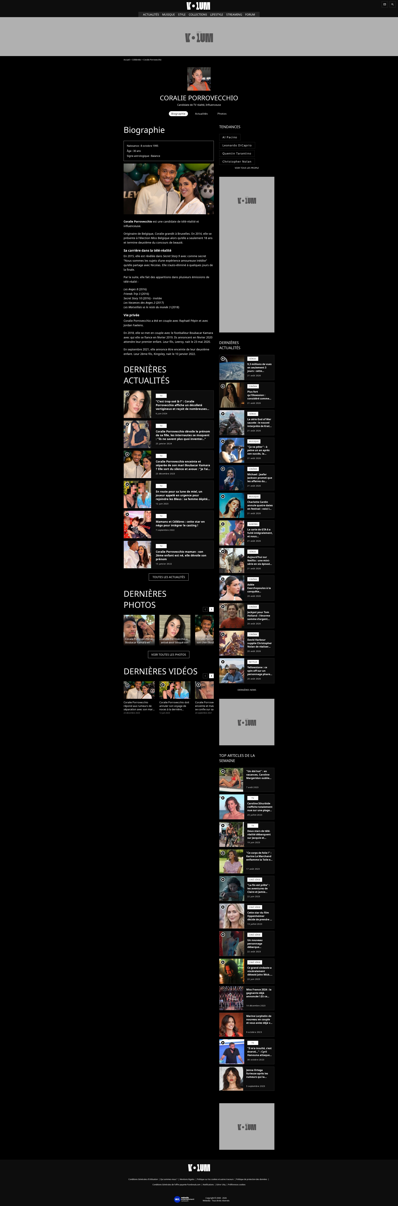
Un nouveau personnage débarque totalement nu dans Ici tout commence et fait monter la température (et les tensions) (259, 952)
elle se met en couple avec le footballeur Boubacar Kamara (174, 333)
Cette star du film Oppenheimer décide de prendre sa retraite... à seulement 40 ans (260, 919)
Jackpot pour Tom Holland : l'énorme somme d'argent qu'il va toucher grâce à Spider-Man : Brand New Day (260, 620)
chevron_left (205, 609)
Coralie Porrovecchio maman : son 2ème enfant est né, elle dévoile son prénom (181, 555)
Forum (250, 14)
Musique (168, 14)
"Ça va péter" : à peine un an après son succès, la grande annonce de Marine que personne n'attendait (259, 457)
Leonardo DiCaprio (237, 145)
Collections (198, 14)
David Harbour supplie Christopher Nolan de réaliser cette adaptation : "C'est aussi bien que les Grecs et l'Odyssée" (259, 650)
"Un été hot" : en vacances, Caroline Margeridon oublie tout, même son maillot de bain (257, 778)
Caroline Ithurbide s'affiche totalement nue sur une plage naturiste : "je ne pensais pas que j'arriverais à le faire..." (259, 814)
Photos (222, 113)
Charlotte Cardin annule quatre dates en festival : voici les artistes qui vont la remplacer (260, 508)
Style (182, 14)
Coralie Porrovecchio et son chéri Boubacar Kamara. (210, 640)
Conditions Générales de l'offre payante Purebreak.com (176, 1184)
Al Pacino (229, 137)
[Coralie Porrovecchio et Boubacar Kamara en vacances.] (139, 630)
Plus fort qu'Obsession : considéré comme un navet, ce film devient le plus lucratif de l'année (258, 400)
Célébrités (136, 59)
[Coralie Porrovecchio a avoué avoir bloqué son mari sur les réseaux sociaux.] (174, 630)
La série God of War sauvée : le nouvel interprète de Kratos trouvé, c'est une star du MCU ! (259, 426)
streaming (234, 14)
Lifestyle (216, 14)
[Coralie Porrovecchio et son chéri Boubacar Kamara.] (210, 630)
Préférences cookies (236, 1184)
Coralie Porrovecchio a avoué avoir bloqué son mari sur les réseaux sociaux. (174, 640)
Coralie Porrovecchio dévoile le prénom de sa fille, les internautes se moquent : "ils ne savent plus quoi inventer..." (183, 435)
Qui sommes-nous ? (168, 1179)
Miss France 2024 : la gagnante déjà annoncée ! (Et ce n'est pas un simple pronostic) (258, 996)
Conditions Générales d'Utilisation (143, 1179)
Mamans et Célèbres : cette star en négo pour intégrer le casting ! (180, 523)
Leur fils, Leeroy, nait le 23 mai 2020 (186, 342)
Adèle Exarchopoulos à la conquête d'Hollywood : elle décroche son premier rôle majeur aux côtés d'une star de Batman (259, 596)
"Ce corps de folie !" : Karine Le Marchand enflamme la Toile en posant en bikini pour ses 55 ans (259, 859)
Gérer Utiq (220, 1184)
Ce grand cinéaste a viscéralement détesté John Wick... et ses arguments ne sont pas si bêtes (260, 974)
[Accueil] (199, 6)
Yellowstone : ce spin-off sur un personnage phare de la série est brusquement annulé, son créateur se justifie (259, 678)
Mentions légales (187, 1179)
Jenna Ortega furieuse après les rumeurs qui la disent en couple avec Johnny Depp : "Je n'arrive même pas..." (258, 1080)
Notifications (208, 1184)
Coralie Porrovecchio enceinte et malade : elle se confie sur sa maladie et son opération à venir (209, 706)
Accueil (127, 59)
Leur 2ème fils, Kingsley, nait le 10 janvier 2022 (164, 354)
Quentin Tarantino (236, 153)
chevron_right (211, 609)
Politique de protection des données (251, 1179)
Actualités (151, 14)
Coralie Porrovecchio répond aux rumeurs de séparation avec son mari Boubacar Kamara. (138, 706)
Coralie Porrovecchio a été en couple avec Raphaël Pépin (161, 321)
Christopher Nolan (237, 161)
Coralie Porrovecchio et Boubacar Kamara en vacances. (139, 640)
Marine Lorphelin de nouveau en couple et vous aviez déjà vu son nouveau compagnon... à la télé (259, 1024)
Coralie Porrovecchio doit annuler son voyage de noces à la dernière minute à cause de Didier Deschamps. (174, 706)
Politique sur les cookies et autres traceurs (215, 1179)
